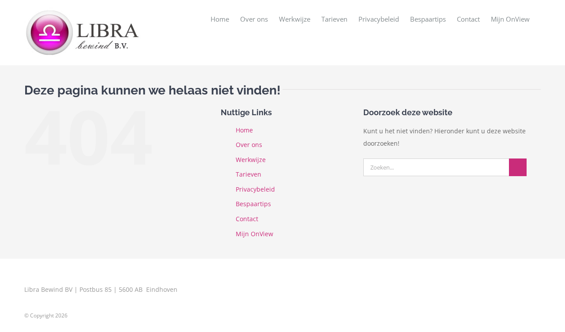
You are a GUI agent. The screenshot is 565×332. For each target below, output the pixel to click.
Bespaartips (253, 204)
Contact (247, 219)
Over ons (249, 144)
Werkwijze (251, 159)
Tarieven (248, 174)
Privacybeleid (255, 189)
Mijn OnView (254, 234)
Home (244, 130)
